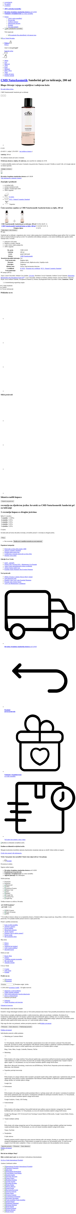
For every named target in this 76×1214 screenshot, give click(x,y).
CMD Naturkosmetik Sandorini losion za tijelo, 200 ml (18, 226)
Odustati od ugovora (7, 1005)
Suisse (12, 1193)
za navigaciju (8, 2)
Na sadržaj (7, 4)
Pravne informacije (7, 289)
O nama (6, 969)
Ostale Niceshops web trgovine (13, 1002)
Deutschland (17, 1171)
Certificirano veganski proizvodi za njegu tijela (18, 554)
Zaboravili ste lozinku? (11, 946)
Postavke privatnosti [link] (10, 997)
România (14, 1180)
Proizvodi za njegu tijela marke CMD (15, 549)
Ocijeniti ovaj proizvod (7, 501)
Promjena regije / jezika (22, 984)
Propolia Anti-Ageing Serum (12, 582)
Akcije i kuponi (9, 931)
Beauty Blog (8, 956)
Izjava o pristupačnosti (11, 996)
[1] (24, 277)
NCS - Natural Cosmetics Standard (51, 268)
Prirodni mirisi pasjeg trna (11, 552)
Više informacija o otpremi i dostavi (11, 178)
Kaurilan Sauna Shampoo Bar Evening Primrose (18, 569)
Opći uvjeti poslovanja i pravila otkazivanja (17, 994)
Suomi (12, 1188)
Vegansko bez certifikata (33, 268)
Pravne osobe (8, 935)
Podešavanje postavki (26, 1026)
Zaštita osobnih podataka (11, 992)
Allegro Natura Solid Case (12, 568)
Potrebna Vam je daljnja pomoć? (13, 933)
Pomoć (6, 17)
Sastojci (6, 957)
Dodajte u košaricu (6, 169)
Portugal (13, 1208)
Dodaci (4, 287)
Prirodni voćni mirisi (10, 555)
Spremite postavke (6, 1146)
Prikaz (3, 537)
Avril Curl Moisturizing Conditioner (14, 583)
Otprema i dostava (9, 926)
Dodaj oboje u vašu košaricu (9, 230)
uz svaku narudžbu (18, 13)
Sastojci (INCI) (6, 272)
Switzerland (16, 1196)
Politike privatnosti (45, 1023)
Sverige (13, 1181)
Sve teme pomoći (13, 27)
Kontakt (10, 25)
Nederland (15, 1203)
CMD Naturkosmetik (14, 80)
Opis (3, 232)
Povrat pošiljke (8, 928)
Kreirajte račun (8, 51)
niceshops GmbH (14, 987)
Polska (12, 1185)
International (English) (25, 1166)
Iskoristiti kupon (9, 949)
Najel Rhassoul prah (10, 578)
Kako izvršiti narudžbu (11, 925)
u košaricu (7, 5)
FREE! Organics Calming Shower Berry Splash (18, 577)
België (12, 1206)
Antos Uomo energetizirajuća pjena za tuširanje (18, 566)
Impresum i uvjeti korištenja (12, 991)
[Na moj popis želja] (1, 171)
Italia (10, 1170)
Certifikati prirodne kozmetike (13, 959)
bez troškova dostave (26, 151)
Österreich (15, 1168)
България (15, 1190)
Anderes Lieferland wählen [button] (9, 1163)
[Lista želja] (5, 54)
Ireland (12, 1201)
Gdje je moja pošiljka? (11, 948)
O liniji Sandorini (7, 285)
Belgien (13, 1210)
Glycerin (31, 275)
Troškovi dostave (13, 22)
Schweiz (13, 1191)
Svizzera (13, 1195)
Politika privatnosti (6, 1030)
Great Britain (18, 1173)
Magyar (13, 1186)
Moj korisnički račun (10, 936)
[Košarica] (39, 56)
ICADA (22, 268)
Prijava (6, 44)
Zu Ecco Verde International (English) (12, 1160)
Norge (12, 1211)
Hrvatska (14, 1183)
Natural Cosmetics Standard (12, 550)
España (13, 1175)
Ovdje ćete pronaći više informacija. (11, 853)
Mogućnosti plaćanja (14, 23)
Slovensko (15, 1198)
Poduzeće (7, 1000)
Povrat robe (11, 20)
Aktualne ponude (9, 962)
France (12, 1178)
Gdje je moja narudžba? (15, 18)
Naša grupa (7, 970)
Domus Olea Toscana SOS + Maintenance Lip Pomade (20, 564)
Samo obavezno (13, 1026)
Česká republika (20, 1200)
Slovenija (14, 1176)
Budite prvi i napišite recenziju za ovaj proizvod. (28, 541)
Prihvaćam (4, 1026)
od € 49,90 (20, 12)
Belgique (14, 1205)
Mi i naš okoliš (8, 961)
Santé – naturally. (9, 563)
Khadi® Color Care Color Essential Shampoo (17, 580)
